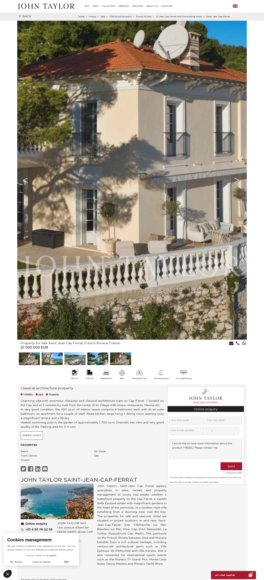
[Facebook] (31, 469)
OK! (66, 561)
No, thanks (16, 561)
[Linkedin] (38, 469)
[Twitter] (24, 469)
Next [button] (237, 180)
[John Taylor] (46, 6)
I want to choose (41, 561)
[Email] (45, 469)
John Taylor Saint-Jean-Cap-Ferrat (79, 480)
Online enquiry (35, 523)
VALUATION (108, 6)
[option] (132, 180)
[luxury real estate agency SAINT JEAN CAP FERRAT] (57, 502)
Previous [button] (25, 180)
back (27, 16)
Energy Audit (32, 435)
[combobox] (210, 431)
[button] (7, 574)
